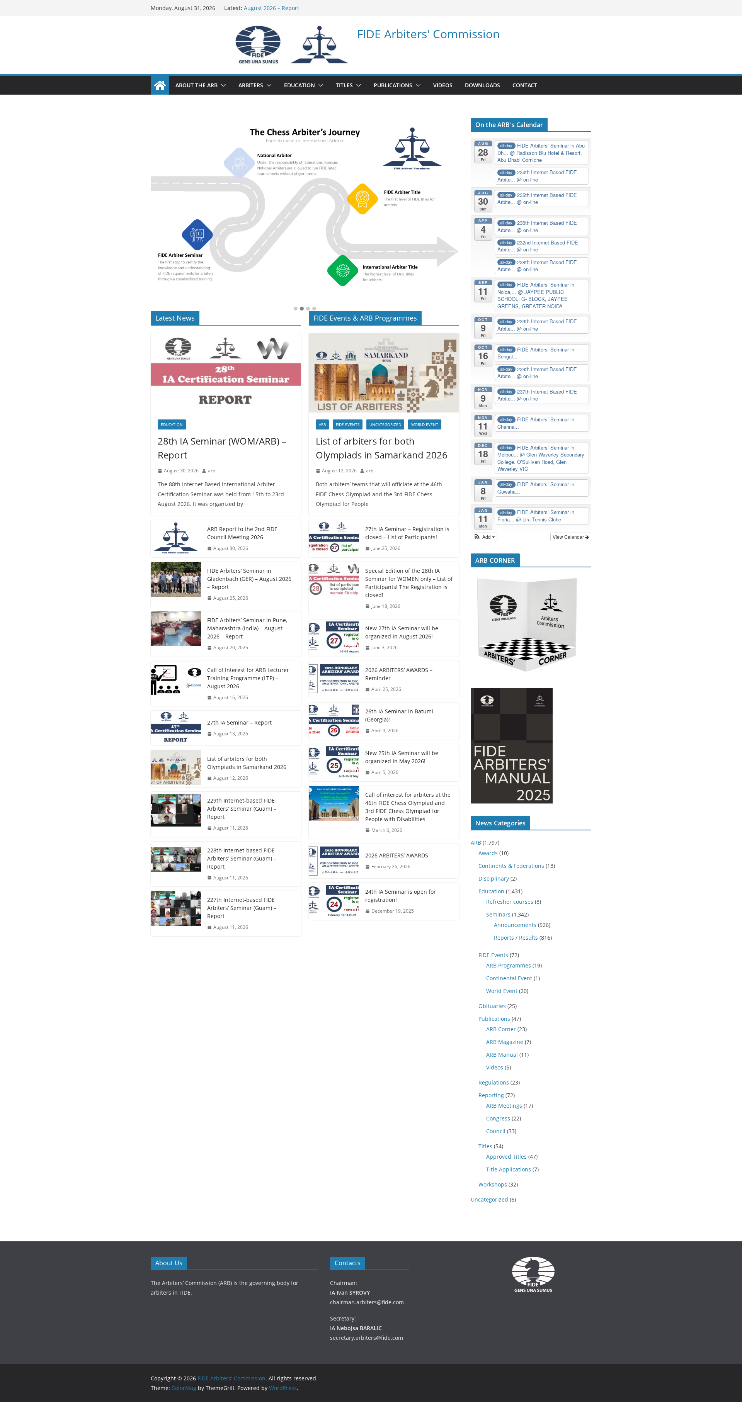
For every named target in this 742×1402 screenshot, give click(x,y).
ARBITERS (250, 85)
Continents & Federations (511, 865)
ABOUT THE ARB (196, 85)
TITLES (344, 85)
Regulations (493, 1082)
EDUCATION (299, 85)
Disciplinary (493, 878)
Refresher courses (509, 901)
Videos (494, 1067)
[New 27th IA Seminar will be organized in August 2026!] (334, 638)
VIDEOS (443, 85)
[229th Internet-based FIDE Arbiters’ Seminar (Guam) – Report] (176, 814)
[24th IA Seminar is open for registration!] (334, 901)
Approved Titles (506, 1156)
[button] (222, 85)
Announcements (515, 924)
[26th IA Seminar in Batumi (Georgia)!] (334, 721)
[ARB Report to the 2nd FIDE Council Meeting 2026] (176, 538)
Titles (485, 1146)
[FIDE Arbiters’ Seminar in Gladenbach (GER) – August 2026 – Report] (176, 584)
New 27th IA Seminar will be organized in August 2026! (401, 632)
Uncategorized (385, 424)
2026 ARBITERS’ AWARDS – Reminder (398, 674)
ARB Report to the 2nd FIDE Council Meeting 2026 (242, 533)
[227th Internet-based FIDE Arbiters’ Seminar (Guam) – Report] (176, 913)
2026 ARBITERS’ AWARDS (396, 855)
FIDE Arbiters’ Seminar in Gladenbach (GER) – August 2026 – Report (249, 579)
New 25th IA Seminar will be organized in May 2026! (401, 757)
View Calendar (569, 536)
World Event (424, 424)
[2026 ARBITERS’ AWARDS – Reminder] (334, 679)
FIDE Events (347, 424)
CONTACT (524, 85)
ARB (322, 424)
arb (211, 470)
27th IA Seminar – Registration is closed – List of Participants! (407, 533)
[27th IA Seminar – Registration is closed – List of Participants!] (334, 538)
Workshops (492, 1184)
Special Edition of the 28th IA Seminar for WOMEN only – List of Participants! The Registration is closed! (409, 583)
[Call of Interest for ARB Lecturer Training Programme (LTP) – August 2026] (176, 683)
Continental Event (509, 978)
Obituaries (492, 1006)
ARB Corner (501, 1029)
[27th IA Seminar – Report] (176, 728)
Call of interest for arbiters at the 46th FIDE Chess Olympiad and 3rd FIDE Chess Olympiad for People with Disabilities (408, 807)
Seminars (498, 914)
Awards (488, 853)
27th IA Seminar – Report (239, 722)
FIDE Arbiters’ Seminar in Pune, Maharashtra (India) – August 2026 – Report (247, 628)
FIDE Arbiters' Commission (428, 34)
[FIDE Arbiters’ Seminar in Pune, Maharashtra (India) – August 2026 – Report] (176, 634)
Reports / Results (516, 937)
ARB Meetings (504, 1105)
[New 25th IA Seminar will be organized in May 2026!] (334, 762)
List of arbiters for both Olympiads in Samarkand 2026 (246, 763)
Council (495, 1131)
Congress (498, 1118)
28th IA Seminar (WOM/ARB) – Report (222, 448)
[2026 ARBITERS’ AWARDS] (334, 861)
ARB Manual (502, 1054)
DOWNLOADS (482, 85)
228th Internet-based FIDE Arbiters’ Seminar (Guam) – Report (241, 858)
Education (172, 424)
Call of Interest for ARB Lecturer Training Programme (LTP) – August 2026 (248, 678)
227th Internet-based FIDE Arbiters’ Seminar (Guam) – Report (241, 908)
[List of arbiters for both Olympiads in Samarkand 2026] (176, 768)
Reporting (491, 1095)
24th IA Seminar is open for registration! (400, 895)
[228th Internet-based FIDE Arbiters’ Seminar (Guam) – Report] (176, 864)
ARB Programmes (508, 965)
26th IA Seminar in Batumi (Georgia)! (399, 715)
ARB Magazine (504, 1042)
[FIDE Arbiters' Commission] (160, 85)
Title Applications (508, 1169)
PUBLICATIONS (393, 85)
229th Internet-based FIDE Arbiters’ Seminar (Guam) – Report (241, 808)
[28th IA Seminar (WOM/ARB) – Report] (226, 372)
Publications (494, 1018)
